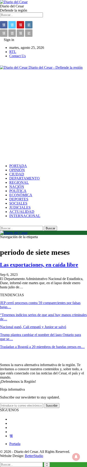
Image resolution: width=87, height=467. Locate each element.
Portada (14, 444)
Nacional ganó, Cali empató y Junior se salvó (33, 327)
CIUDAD (16, 174)
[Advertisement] (43, 116)
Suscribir (52, 405)
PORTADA (18, 166)
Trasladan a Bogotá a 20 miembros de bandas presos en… (42, 347)
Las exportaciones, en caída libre (39, 265)
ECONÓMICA (20, 195)
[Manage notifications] (76, 457)
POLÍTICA (17, 191)
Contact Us (17, 56)
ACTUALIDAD (21, 212)
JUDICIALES (20, 207)
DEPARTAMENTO (24, 178)
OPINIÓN (17, 170)
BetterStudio (34, 456)
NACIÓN (16, 187)
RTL (12, 52)
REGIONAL (19, 182)
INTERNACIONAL (24, 216)
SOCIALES (18, 203)
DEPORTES (18, 199)
